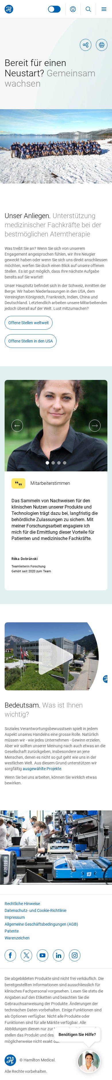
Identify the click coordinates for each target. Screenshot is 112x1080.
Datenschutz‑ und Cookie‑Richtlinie (35, 910)
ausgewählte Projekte (42, 768)
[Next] (95, 426)
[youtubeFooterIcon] (42, 955)
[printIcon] (101, 45)
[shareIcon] (85, 45)
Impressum (15, 917)
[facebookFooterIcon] (10, 955)
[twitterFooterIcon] (26, 955)
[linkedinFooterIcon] (58, 955)
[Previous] (17, 426)
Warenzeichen (17, 938)
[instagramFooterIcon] (74, 955)
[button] (73, 9)
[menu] (104, 9)
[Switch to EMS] (54, 9)
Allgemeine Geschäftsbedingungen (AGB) (41, 924)
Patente (12, 931)
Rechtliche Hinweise (22, 903)
